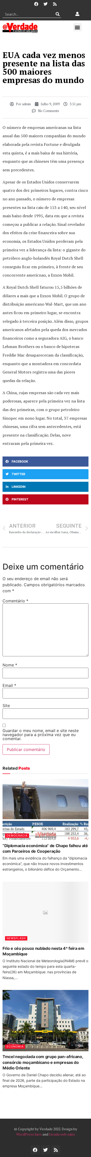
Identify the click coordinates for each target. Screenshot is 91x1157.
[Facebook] (36, 4)
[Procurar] (57, 14)
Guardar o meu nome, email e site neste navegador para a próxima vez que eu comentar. (41, 735)
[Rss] (55, 4)
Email (9, 685)
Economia (15, 1046)
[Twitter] (45, 4)
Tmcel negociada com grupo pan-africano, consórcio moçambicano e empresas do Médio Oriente (43, 1062)
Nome (10, 665)
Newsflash (16, 938)
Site (6, 706)
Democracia (17, 835)
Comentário (15, 601)
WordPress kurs (29, 1134)
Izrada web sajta (62, 1134)
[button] (77, 27)
